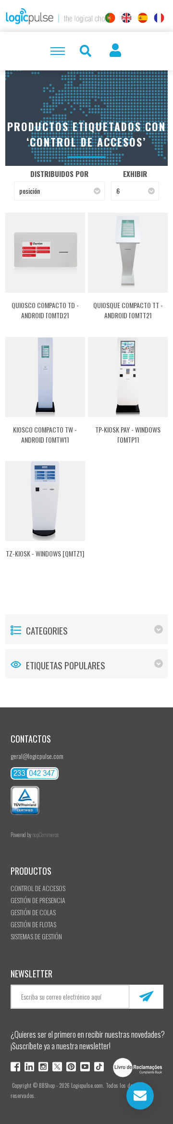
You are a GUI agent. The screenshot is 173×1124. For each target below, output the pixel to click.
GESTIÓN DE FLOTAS (33, 924)
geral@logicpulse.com (37, 756)
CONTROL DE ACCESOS (38, 888)
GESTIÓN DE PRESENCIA (38, 900)
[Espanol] (142, 17)
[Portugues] (110, 17)
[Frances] (159, 17)
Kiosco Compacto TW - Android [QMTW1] (45, 434)
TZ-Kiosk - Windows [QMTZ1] (45, 553)
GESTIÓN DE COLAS (33, 912)
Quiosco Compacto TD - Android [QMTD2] (45, 310)
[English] (126, 17)
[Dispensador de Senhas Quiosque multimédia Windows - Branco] (45, 501)
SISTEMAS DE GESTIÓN (36, 936)
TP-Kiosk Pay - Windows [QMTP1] (128, 434)
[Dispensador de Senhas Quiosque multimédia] (128, 253)
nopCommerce (45, 835)
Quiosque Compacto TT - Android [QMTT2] (128, 310)
